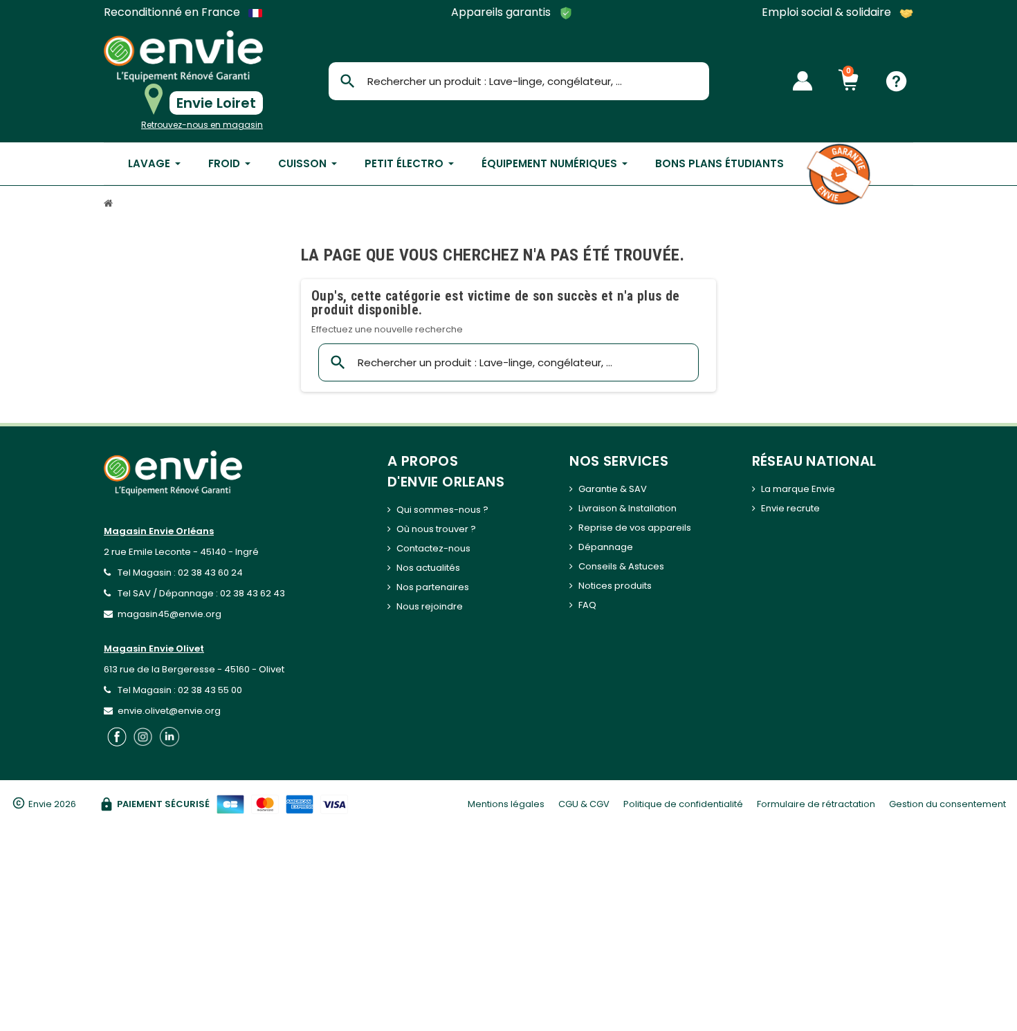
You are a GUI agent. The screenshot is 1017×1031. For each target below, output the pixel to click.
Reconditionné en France (173, 12)
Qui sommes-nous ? (442, 509)
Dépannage (605, 547)
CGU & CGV (584, 804)
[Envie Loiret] (183, 56)
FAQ (587, 605)
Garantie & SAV (612, 488)
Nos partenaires (432, 587)
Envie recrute (790, 508)
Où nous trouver (432, 529)
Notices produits (615, 585)
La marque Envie (798, 488)
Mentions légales (506, 804)
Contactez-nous (433, 548)
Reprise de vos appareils (634, 527)
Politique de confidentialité (683, 804)
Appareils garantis (502, 13)
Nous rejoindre (429, 606)
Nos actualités (428, 567)
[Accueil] (110, 205)
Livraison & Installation (627, 508)
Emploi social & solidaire (828, 13)
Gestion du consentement (947, 804)
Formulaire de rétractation (816, 804)
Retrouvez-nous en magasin (202, 125)
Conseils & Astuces (621, 566)
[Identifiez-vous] (802, 81)
